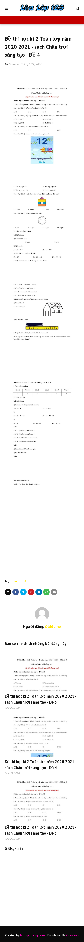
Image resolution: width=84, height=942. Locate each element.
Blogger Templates (32, 935)
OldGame (14, 64)
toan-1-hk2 (20, 581)
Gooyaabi (72, 935)
